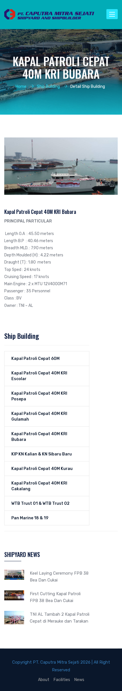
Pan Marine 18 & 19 (29, 518)
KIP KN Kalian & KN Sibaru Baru (41, 454)
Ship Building (48, 86)
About (43, 679)
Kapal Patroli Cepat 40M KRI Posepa (39, 396)
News (79, 679)
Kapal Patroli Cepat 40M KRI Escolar (39, 376)
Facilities (62, 679)
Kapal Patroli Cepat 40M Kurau (42, 468)
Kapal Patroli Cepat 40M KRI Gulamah (39, 416)
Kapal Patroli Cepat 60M (35, 358)
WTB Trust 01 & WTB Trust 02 (40, 503)
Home (21, 86)
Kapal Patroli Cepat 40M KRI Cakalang (39, 486)
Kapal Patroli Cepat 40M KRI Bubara (39, 436)
